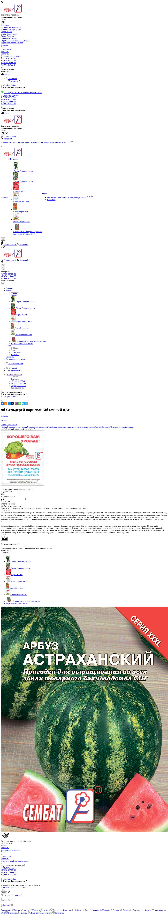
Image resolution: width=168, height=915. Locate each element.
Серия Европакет (59, 427)
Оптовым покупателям (10, 850)
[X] (12, 403)
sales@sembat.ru (9, 85)
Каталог (14, 295)
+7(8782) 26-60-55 (8, 63)
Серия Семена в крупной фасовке (119, 427)
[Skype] (23, 403)
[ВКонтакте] (2, 403)
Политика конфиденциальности (14, 861)
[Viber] (16, 403)
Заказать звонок (17, 388)
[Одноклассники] (5, 403)
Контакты (5, 848)
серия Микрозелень (75, 427)
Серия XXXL (46, 427)
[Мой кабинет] (2, 242)
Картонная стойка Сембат (94, 427)
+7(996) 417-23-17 (8, 65)
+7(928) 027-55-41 (9, 58)
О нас (13, 350)
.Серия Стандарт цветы (31, 427)
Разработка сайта (8, 887)
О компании (6, 856)
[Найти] (3, 22)
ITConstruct (21, 887)
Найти (4, 893)
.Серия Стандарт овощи (11, 427)
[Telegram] (26, 403)
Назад (15, 293)
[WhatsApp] (19, 403)
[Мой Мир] (9, 403)
